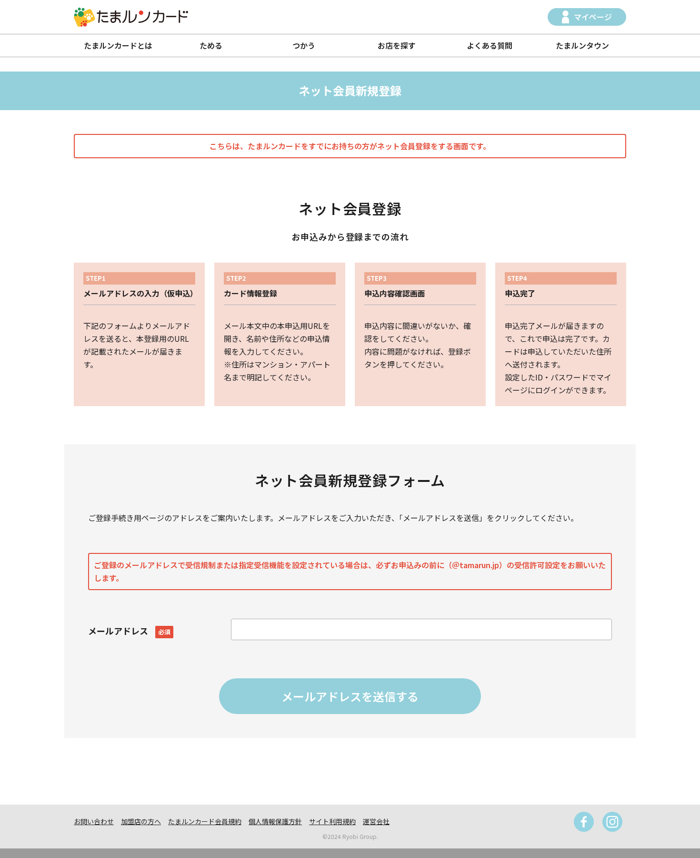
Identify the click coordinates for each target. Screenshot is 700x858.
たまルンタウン (582, 45)
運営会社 (376, 821)
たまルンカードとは (118, 45)
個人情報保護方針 (275, 821)
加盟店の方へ (141, 821)
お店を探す (397, 45)
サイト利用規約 (332, 821)
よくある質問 (489, 45)
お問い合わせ (94, 821)
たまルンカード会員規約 (204, 821)
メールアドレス (129, 630)
